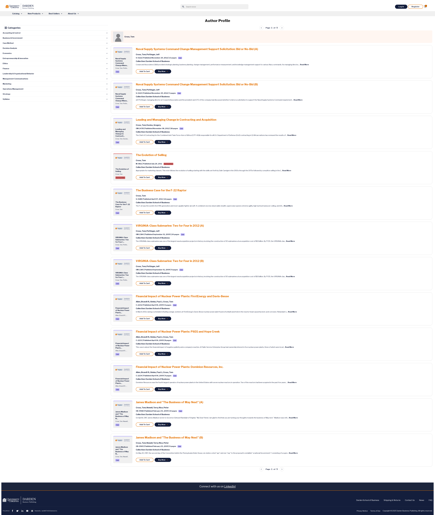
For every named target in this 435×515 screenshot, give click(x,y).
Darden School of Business (367, 500)
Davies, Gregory (154, 125)
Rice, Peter (164, 408)
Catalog (16, 14)
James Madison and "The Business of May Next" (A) (169, 402)
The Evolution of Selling (151, 155)
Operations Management (13, 89)
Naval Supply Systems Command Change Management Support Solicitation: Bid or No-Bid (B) (197, 84)
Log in (401, 7)
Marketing (7, 84)
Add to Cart (144, 71)
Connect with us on (217, 486)
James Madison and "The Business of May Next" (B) (169, 437)
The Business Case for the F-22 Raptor (161, 190)
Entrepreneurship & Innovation (15, 58)
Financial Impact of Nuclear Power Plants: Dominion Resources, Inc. (179, 367)
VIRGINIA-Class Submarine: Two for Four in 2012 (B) (170, 261)
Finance (6, 68)
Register (415, 7)
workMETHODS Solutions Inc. (49, 510)
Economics (7, 53)
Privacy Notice (362, 511)
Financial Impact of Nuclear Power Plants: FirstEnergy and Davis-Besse (182, 296)
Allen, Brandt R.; (143, 302)
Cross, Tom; (141, 54)
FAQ (430, 500)
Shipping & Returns (392, 500)
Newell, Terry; (153, 408)
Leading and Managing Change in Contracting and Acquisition (176, 119)
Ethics (5, 63)
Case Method (8, 43)
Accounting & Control (11, 33)
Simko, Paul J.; (156, 302)
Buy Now (161, 71)
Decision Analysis (10, 48)
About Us (72, 14)
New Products (34, 14)
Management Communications (15, 79)
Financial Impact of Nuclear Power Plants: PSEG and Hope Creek (178, 331)
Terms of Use (375, 511)
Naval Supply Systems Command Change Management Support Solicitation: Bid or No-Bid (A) (197, 49)
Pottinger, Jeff (153, 54)
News (421, 500)
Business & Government (13, 38)
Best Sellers (54, 14)
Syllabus (6, 99)
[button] (282, 28)
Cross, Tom (141, 160)
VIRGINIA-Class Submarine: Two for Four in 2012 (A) (170, 225)
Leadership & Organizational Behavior (18, 74)
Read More (304, 65)
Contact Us (410, 500)
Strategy (6, 94)
